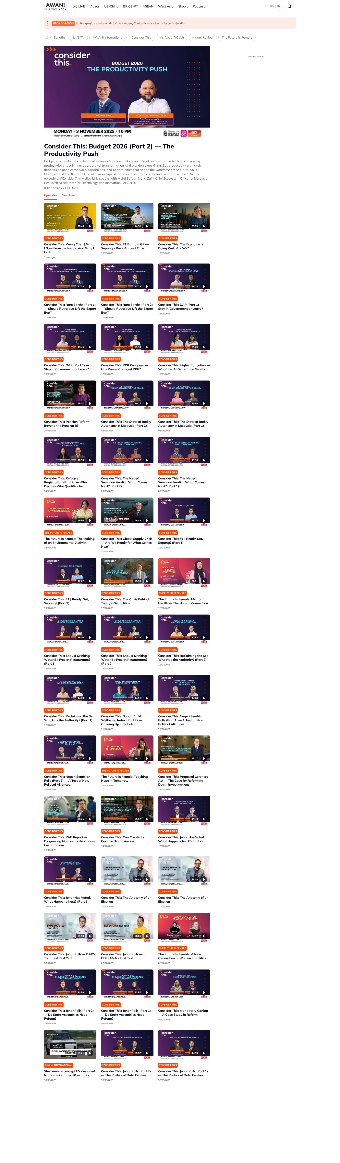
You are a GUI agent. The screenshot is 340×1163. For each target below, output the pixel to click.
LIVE (81, 6)
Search (289, 6)
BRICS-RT (130, 6)
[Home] (55, 6)
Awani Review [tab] (202, 37)
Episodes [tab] (50, 195)
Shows (183, 6)
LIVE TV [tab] (78, 37)
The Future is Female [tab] (237, 37)
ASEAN (148, 6)
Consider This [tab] (141, 37)
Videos (95, 6)
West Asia (166, 6)
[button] (47, 21)
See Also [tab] (68, 195)
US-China (111, 6)
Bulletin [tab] (59, 37)
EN (278, 6)
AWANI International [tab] (108, 37)
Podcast (199, 6)
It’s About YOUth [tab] (171, 37)
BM (272, 6)
